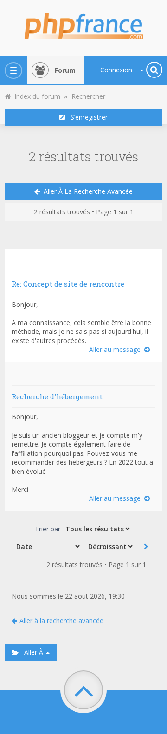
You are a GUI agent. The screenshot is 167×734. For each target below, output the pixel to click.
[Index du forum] (83, 23)
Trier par (47, 528)
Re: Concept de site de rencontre (68, 283)
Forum (65, 70)
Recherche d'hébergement (57, 396)
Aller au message (116, 349)
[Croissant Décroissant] (109, 546)
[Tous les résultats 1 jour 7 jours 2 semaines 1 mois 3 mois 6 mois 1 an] (96, 528)
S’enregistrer (86, 117)
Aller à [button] (32, 652)
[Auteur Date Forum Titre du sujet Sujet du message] (47, 546)
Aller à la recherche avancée (86, 191)
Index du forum (35, 96)
